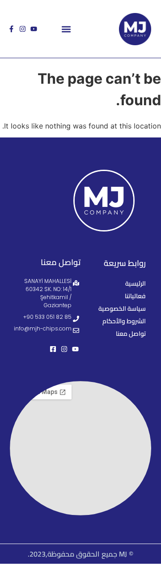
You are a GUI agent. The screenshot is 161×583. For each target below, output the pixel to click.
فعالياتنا (135, 296)
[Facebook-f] (11, 29)
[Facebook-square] (53, 349)
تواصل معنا (131, 333)
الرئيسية (135, 283)
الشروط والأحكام (124, 321)
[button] (66, 28)
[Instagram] (22, 29)
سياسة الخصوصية (122, 308)
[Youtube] (33, 29)
